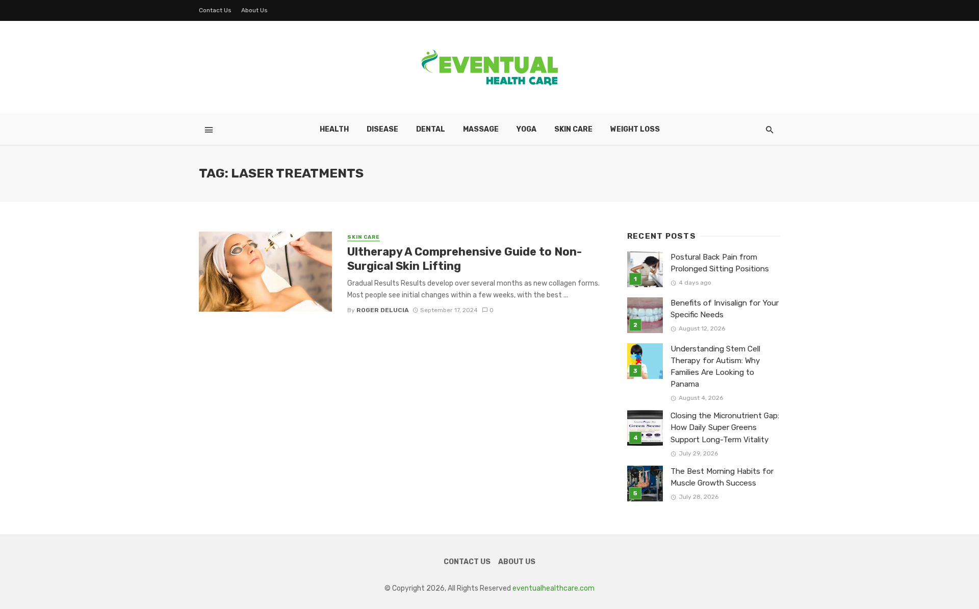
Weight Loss (635, 129)
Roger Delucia (382, 310)
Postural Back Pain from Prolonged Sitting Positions (720, 262)
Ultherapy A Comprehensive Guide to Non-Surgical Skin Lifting (464, 258)
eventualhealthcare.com (553, 588)
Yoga (526, 129)
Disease (382, 129)
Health (334, 129)
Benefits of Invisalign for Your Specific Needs (725, 308)
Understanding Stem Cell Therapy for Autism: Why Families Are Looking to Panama (715, 366)
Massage (481, 129)
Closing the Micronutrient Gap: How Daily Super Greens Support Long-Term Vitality (725, 427)
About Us (254, 10)
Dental (430, 129)
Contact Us (215, 10)
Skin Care (573, 129)
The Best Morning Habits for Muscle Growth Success (722, 477)
